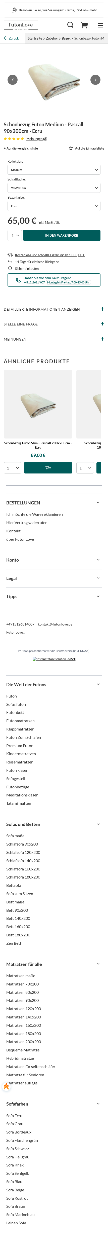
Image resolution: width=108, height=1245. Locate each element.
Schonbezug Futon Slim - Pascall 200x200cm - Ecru (38, 445)
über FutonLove (20, 539)
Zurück (13, 38)
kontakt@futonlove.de (55, 624)
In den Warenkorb (61, 235)
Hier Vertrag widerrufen (26, 522)
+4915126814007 (20, 624)
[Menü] (100, 25)
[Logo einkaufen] (21, 25)
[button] (13, 80)
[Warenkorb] (84, 25)
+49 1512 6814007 (58, 10)
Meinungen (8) (36, 139)
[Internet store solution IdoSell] (54, 659)
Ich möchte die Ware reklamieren (34, 514)
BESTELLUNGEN (23, 502)
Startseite (35, 38)
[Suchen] (70, 25)
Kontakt (13, 530)
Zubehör (52, 38)
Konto (12, 560)
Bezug (66, 38)
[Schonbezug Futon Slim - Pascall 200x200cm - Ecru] (38, 404)
